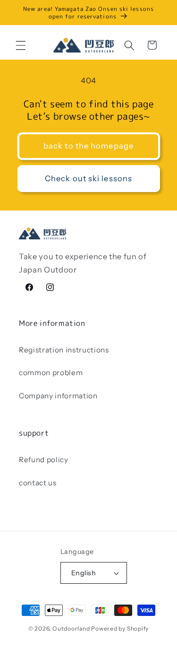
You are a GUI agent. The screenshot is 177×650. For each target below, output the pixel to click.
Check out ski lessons (88, 178)
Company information (58, 395)
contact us (38, 482)
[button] (20, 45)
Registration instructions (64, 349)
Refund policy (43, 459)
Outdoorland (71, 628)
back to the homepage (88, 145)
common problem (51, 372)
